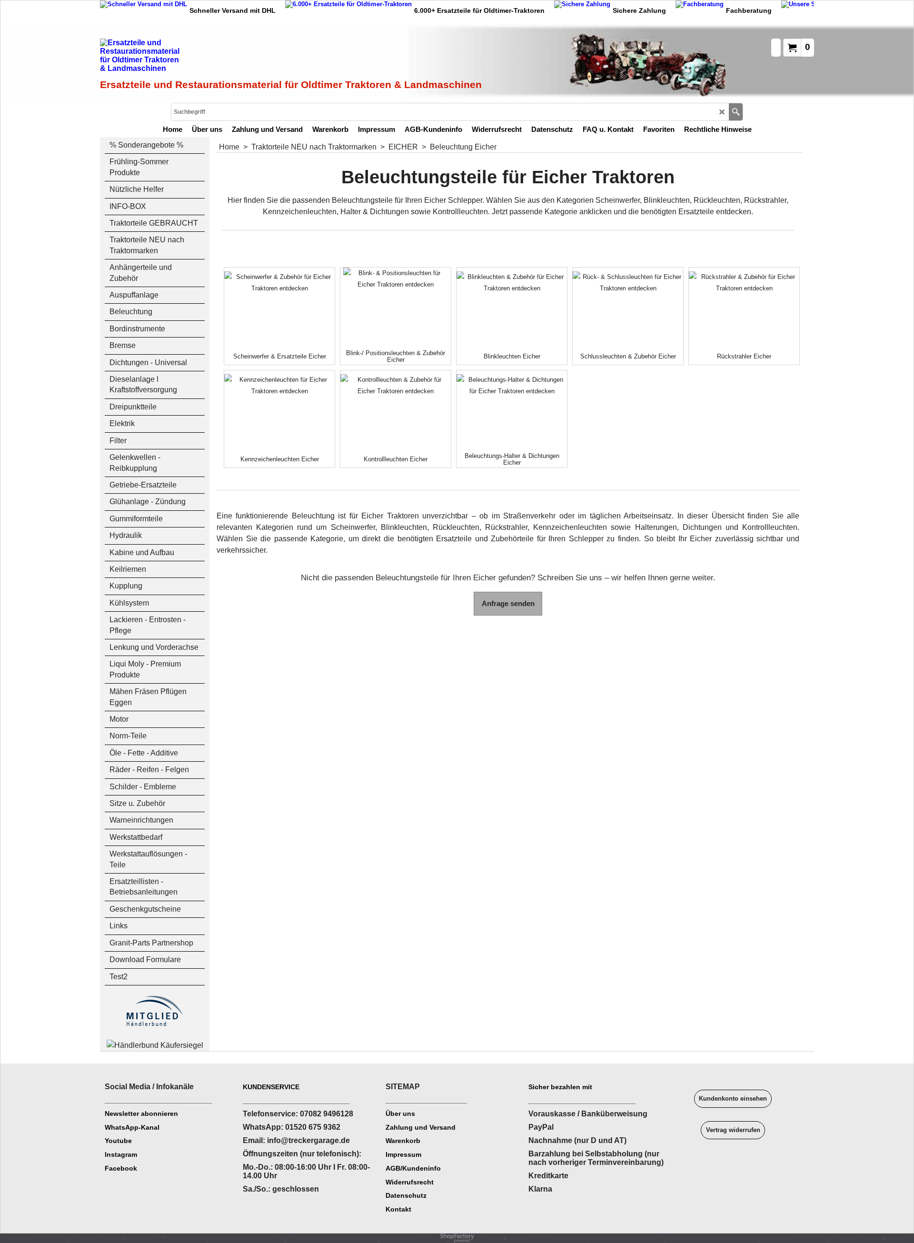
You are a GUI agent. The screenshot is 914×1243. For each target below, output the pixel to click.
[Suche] (736, 111)
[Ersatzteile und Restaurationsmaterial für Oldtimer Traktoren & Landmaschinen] (207, 58)
